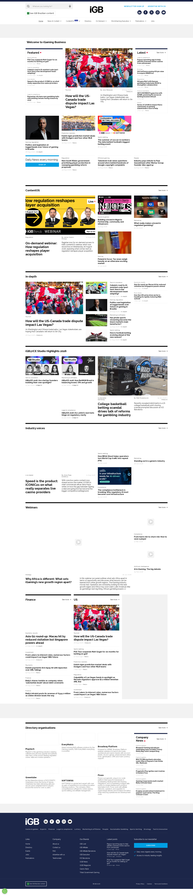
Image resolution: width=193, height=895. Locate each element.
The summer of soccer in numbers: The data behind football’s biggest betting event (114, 142)
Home (41, 21)
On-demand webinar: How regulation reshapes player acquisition (41, 248)
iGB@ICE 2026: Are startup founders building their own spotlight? (41, 381)
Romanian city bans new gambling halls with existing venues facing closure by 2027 (43, 98)
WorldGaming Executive (120, 21)
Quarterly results (139, 282)
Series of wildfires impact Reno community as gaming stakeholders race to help (149, 106)
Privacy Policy (140, 884)
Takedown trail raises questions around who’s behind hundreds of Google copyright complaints (113, 163)
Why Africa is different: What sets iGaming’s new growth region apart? (48, 580)
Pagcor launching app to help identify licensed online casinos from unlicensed (150, 61)
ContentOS (72, 21)
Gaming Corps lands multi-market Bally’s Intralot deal (149, 782)
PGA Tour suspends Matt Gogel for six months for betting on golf (42, 60)
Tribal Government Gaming (89, 872)
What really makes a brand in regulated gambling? (147, 224)
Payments (29, 665)
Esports (43, 829)
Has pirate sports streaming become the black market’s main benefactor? (120, 321)
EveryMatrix (67, 744)
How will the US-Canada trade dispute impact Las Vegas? (79, 101)
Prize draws (138, 293)
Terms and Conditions (161, 884)
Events (27, 851)
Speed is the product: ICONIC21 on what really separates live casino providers (43, 82)
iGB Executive (85, 854)
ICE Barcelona (85, 858)
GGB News (84, 862)
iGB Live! (83, 844)
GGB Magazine (85, 865)
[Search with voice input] (70, 6)
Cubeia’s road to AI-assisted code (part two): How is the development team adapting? (42, 71)
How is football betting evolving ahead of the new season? (120, 335)
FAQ (54, 851)
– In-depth (39, 75)
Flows (101, 775)
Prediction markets (68, 133)
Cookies (149, 884)
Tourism (68, 90)
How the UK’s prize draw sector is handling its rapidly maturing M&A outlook (147, 297)
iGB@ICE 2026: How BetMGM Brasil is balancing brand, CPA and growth (78, 381)
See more (160, 52)
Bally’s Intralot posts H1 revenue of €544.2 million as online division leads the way (47, 694)
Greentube (31, 777)
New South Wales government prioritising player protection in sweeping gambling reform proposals (76, 164)
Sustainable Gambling (102, 398)
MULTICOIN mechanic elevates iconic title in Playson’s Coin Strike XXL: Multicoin (149, 761)
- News (117, 849)
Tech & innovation (33, 67)
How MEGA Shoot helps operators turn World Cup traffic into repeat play (113, 458)
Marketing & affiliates (117, 315)
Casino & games (31, 829)
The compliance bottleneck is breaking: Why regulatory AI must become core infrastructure (113, 492)
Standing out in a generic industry (149, 461)
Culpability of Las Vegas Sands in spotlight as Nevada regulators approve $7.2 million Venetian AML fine (96, 679)
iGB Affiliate (84, 847)
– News (147, 65)
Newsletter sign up (134, 6)
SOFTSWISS (67, 780)
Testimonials (57, 858)
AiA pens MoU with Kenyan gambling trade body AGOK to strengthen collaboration (149, 83)
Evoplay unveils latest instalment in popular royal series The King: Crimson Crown (150, 792)
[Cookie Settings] (4, 891)
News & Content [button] (53, 21)
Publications (139, 21)
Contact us (56, 847)
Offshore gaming (104, 158)
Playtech (29, 749)
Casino (139, 102)
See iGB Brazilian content (40, 13)
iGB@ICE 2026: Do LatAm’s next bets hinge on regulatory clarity (78, 414)
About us (56, 844)
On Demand (100, 21)
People (136, 158)
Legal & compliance (143, 57)
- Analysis (118, 856)
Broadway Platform (107, 746)
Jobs (152, 21)
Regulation (140, 79)
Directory (88, 21)
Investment (29, 652)
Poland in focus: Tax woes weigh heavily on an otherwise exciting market (112, 261)
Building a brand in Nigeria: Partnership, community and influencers (111, 222)
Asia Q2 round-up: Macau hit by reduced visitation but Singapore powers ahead (150, 285)
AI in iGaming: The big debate (147, 569)
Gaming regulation (32, 142)
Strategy (140, 69)
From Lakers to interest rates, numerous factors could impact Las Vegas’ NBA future (47, 656)
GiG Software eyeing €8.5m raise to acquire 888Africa (150, 72)
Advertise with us (157, 6)
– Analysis (130, 90)
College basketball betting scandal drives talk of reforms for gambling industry (114, 409)
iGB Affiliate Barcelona (87, 851)
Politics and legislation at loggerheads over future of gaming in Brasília (41, 147)
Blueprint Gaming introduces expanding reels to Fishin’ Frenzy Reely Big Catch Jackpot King (149, 749)
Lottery (77, 829)
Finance (28, 678)
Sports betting (32, 57)
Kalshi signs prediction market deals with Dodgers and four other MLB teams (78, 138)
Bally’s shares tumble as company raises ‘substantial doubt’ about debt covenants (44, 682)
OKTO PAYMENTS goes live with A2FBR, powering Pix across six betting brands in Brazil (149, 95)
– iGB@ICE (38, 385)
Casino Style (84, 869)
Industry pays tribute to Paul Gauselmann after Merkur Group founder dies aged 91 (149, 163)
